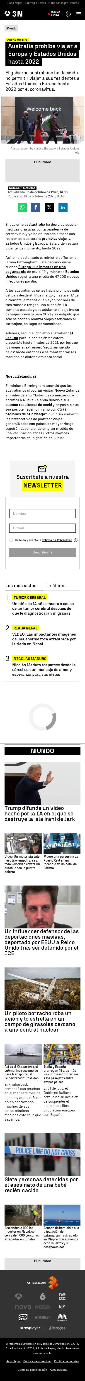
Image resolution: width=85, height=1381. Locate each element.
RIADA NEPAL (26, 628)
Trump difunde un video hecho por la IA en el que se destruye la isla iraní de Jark (40, 813)
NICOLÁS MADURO (30, 659)
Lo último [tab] (56, 585)
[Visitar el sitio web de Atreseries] (62, 1307)
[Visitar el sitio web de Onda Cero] (23, 1317)
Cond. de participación (32, 1369)
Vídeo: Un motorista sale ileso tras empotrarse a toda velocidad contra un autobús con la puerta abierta (22, 864)
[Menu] (79, 13)
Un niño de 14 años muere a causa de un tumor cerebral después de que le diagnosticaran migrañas (43, 608)
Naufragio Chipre (35, 3)
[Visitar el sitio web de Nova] (23, 1307)
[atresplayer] (68, 14)
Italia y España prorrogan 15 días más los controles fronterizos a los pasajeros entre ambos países (61, 1074)
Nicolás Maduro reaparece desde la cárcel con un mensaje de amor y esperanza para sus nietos (44, 669)
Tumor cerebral (30, 597)
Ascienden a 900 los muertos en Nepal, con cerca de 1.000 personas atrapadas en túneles (22, 1233)
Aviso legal (13, 1361)
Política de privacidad (37, 1361)
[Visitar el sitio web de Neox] (62, 1296)
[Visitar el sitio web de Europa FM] (43, 1317)
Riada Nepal (14, 3)
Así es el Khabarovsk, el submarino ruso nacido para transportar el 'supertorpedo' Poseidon (22, 1072)
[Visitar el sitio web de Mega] (43, 1307)
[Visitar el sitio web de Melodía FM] (62, 1317)
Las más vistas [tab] (20, 585)
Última (55, 13)
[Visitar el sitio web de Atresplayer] (33, 1328)
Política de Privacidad (57, 540)
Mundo (42, 751)
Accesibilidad (58, 1369)
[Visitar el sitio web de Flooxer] (57, 1328)
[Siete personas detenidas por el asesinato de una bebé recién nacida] (42, 1154)
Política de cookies (66, 1361)
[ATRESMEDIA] (42, 1282)
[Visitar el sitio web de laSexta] (43, 1296)
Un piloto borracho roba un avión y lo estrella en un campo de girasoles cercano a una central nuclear (40, 1021)
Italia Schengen (58, 3)
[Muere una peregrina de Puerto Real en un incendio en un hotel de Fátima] (62, 843)
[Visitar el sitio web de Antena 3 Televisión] (23, 1296)
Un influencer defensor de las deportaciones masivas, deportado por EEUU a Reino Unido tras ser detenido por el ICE (42, 942)
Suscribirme (42, 552)
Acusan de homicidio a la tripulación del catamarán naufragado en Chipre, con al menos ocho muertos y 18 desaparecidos (61, 1237)
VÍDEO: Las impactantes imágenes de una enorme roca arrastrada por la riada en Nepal (44, 639)
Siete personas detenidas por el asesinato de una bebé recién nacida (41, 1185)
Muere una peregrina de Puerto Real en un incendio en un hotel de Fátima (61, 862)
